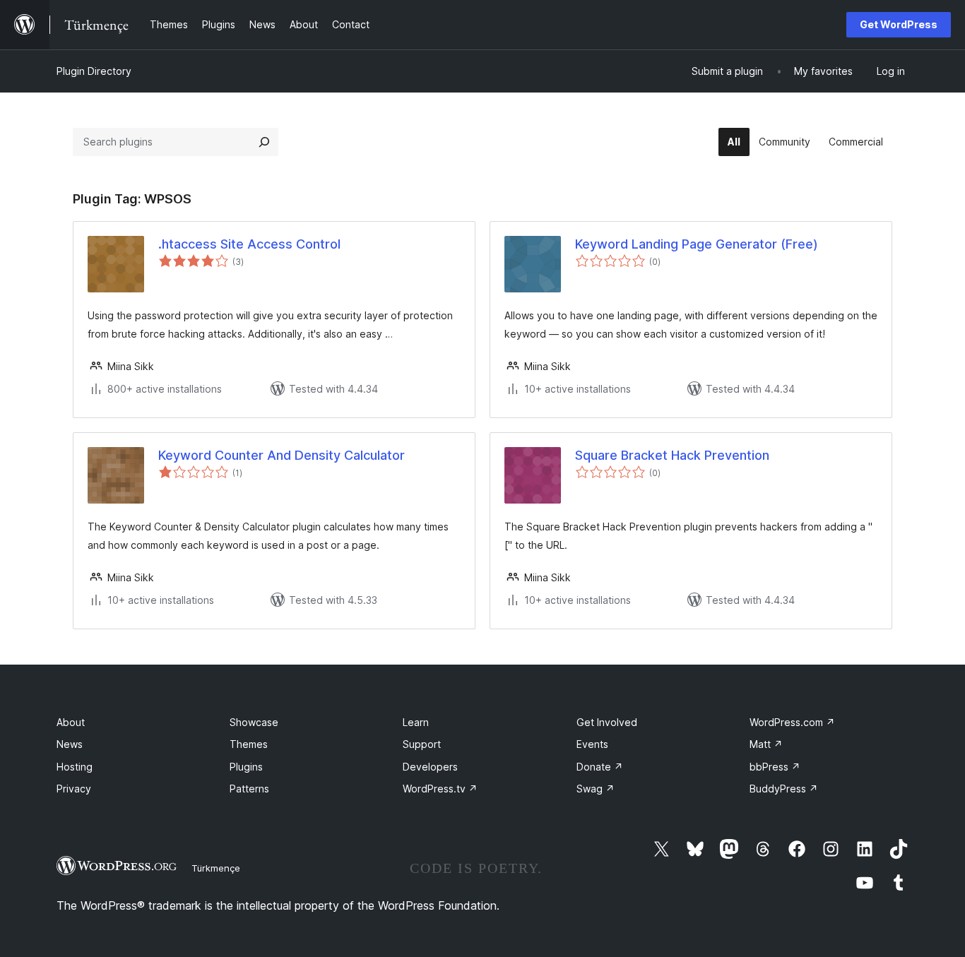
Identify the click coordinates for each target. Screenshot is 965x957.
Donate (599, 767)
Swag (595, 789)
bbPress (775, 767)
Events (592, 744)
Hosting (75, 767)
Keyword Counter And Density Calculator (281, 455)
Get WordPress (898, 24)
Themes (249, 744)
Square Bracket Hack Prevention (672, 455)
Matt (766, 744)
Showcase (254, 722)
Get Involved (606, 722)
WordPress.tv (440, 789)
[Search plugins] (264, 142)
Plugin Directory (94, 71)
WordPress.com (792, 722)
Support (422, 744)
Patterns (249, 789)
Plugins (246, 767)
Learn (416, 722)
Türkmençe (215, 868)
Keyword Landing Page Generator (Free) (696, 244)
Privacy (74, 789)
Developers (430, 767)
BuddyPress (784, 789)
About (71, 722)
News (70, 744)
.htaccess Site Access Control (249, 244)
